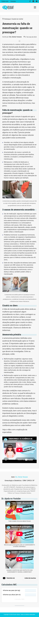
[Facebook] (30, 1)
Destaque (7, 19)
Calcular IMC (20, 599)
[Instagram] (33, 1)
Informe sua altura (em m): (12, 595)
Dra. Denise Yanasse (21, 477)
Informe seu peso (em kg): (11, 590)
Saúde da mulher (17, 19)
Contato (13, 1)
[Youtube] (36, 1)
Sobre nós (5, 1)
